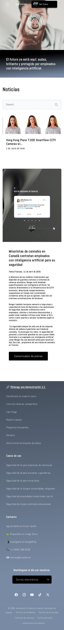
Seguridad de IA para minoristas (22, 480)
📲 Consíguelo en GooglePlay (21, 541)
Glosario (10, 435)
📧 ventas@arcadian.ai (18, 557)
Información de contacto (34, 623)
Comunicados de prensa (28, 356)
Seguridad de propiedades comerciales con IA (29, 496)
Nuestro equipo (14, 419)
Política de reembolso (25, 612)
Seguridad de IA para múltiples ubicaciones (28, 504)
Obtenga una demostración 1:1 (27, 387)
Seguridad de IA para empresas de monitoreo (29, 465)
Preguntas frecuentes (17, 427)
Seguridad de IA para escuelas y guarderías (28, 473)
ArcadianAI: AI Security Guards (29, 608)
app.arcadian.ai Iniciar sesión (21, 526)
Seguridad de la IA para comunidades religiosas (30, 488)
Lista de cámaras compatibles (21, 404)
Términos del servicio (24, 618)
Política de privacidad (48, 612)
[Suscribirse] (48, 580)
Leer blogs (11, 412)
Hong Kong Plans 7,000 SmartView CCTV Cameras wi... (31, 142)
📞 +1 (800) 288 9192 (18, 549)
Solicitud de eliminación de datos (23, 443)
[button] (7, 4)
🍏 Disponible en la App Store (21, 534)
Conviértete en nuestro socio (21, 396)
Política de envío (45, 618)
